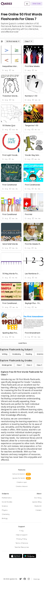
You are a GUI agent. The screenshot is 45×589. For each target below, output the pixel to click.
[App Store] (15, 556)
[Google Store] (29, 556)
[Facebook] (25, 579)
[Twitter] (20, 579)
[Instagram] (29, 579)
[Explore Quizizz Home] (6, 3)
